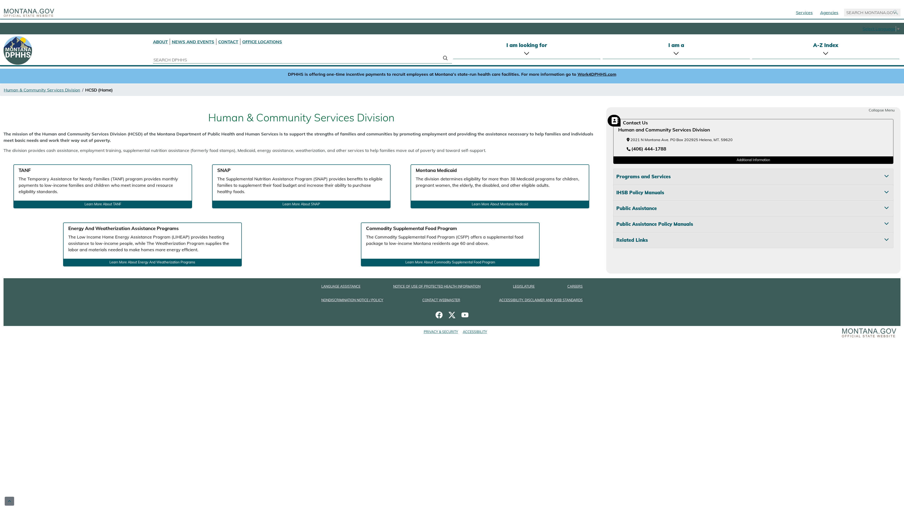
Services (804, 12)
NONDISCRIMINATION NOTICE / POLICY (352, 300)
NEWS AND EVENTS (193, 41)
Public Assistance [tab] (636, 208)
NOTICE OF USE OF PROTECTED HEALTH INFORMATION (436, 286)
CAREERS (575, 286)
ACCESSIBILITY (475, 332)
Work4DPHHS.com (596, 74)
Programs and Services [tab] (643, 176)
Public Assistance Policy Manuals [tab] (654, 224)
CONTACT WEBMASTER (441, 300)
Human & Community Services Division (42, 90)
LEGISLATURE (524, 286)
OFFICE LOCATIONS (262, 41)
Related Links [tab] (632, 240)
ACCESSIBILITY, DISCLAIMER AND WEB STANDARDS (541, 300)
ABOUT (160, 41)
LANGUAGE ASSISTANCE (340, 286)
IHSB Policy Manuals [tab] (640, 192)
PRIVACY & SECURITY (441, 332)
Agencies (829, 12)
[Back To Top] (9, 501)
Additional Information (753, 160)
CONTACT (228, 41)
